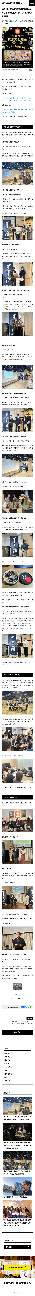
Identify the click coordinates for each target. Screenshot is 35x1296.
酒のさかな (8, 1074)
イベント (7, 1081)
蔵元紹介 (7, 1060)
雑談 (5, 1077)
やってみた (8, 1067)
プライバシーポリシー (17, 1287)
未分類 (6, 1053)
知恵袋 (6, 1063)
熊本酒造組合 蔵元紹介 (16, 1267)
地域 (5, 1070)
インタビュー (9, 1057)
